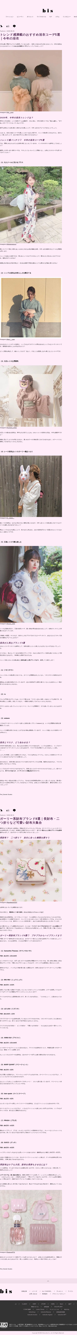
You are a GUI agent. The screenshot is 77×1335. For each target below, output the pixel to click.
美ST (70, 1304)
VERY (34, 1304)
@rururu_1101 (10, 623)
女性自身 (46, 1306)
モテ (50, 16)
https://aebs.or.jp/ (52, 1326)
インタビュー (67, 16)
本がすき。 (67, 1309)
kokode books (32, 1314)
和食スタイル (35, 1306)
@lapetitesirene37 (11, 902)
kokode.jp (32, 1312)
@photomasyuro (11, 244)
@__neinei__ (10, 518)
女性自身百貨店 (60, 1312)
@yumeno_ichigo (11, 427)
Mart (61, 1304)
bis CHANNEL (46, 1291)
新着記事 (24, 1291)
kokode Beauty (46, 1312)
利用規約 (44, 1294)
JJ (16, 1304)
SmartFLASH (58, 1306)
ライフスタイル (41, 16)
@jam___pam (10, 339)
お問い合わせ (33, 1294)
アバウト (70, 1291)
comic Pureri (40, 1309)
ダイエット (30, 16)
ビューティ (20, 16)
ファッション (10, 16)
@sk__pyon (9, 112)
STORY (43, 1304)
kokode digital (47, 1314)
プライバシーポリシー (59, 1294)
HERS (53, 1304)
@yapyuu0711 (10, 1252)
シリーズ (34, 1291)
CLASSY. (24, 1304)
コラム (57, 16)
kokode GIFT (62, 1314)
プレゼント (59, 1291)
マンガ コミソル (54, 1309)
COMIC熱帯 (27, 1309)
